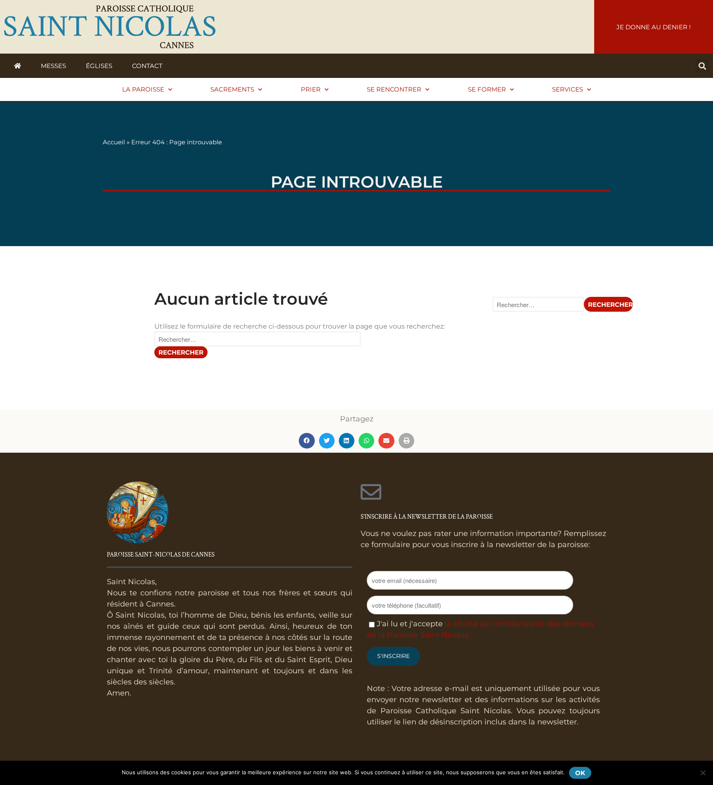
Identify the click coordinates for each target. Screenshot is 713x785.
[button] (702, 66)
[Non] (703, 773)
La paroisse (143, 89)
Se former (487, 89)
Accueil (114, 142)
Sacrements (232, 89)
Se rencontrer (394, 89)
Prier (311, 89)
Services (567, 89)
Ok (580, 773)
